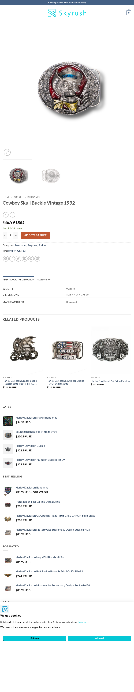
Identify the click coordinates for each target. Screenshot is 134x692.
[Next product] (5, 214)
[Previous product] (12, 214)
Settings (35, 638)
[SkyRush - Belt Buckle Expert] (67, 13)
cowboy (12, 250)
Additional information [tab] (18, 279)
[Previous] (9, 92)
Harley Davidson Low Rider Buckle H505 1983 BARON (65, 382)
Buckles (18, 197)
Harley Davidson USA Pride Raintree (110, 381)
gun (18, 250)
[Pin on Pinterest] (31, 259)
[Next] (124, 92)
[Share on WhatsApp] (6, 259)
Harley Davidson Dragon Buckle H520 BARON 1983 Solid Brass (20, 382)
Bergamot (34, 197)
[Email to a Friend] (25, 259)
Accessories (21, 245)
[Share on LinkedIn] (37, 259)
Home (6, 197)
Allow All (99, 638)
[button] (5, 13)
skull (23, 250)
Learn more (83, 622)
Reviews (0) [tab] (44, 279)
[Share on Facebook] (12, 259)
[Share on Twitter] (18, 259)
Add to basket (35, 235)
